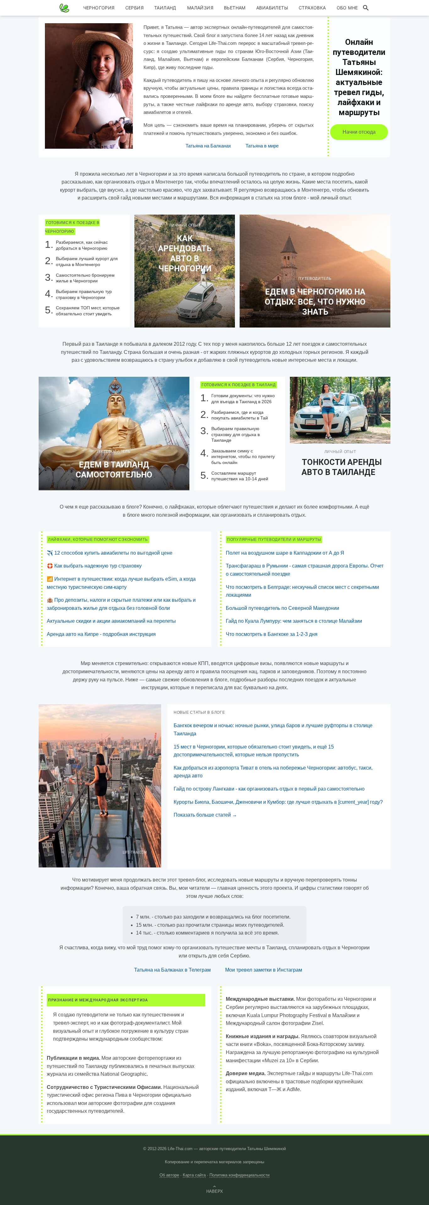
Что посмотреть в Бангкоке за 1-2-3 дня (272, 634)
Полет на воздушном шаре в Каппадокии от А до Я (285, 553)
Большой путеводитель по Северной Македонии (282, 608)
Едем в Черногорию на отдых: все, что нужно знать (315, 302)
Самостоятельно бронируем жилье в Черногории (85, 278)
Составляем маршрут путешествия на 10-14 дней (239, 476)
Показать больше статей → (205, 815)
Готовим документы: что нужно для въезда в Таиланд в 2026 (243, 398)
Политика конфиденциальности (239, 1175)
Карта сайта (194, 1175)
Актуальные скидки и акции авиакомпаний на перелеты (111, 621)
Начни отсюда (359, 132)
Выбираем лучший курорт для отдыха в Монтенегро (87, 261)
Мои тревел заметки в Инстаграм (263, 970)
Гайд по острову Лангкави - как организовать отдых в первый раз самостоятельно (269, 789)
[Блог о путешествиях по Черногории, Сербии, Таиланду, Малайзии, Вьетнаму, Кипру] (64, 8)
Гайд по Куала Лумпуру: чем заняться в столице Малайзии (294, 621)
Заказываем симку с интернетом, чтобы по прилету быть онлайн (243, 456)
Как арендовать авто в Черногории (185, 253)
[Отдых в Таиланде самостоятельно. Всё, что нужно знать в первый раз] (114, 433)
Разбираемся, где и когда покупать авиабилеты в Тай (239, 415)
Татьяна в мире (262, 145)
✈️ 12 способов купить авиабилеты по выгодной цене (109, 553)
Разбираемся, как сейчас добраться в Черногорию (82, 245)
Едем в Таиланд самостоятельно (114, 469)
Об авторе (169, 1175)
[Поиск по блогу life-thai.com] (366, 8)
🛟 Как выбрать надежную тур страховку (94, 565)
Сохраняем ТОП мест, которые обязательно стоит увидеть (88, 310)
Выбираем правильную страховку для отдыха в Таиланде (235, 434)
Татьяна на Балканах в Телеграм (172, 970)
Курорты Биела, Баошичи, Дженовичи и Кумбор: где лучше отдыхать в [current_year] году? (278, 802)
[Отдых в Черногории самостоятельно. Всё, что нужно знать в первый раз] (315, 271)
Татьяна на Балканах (208, 145)
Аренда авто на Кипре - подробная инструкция (101, 634)
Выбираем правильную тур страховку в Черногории (84, 294)
